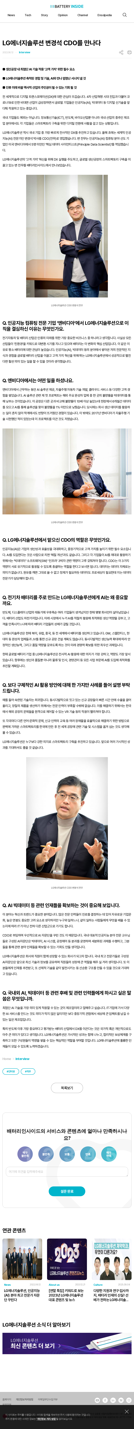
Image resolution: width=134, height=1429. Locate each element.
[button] (124, 15)
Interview (24, 52)
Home (6, 1059)
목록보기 (67, 1088)
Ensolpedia (105, 15)
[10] (109, 1154)
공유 (121, 52)
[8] (88, 1154)
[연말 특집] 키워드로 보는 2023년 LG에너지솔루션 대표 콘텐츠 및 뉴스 (66, 1295)
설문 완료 (67, 1191)
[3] (46, 1154)
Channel (82, 15)
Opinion (63, 15)
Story (44, 15)
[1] (25, 1154)
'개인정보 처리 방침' (46, 1419)
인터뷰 (11, 1071)
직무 (29, 1071)
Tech (28, 15)
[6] (67, 1154)
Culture (98, 1284)
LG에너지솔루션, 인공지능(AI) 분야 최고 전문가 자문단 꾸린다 (22, 1295)
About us (54, 1284)
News (11, 15)
